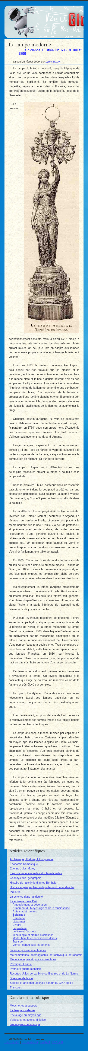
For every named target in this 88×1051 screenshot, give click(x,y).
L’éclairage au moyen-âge (25, 1015)
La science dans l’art (23, 901)
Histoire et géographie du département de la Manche (42, 887)
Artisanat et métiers (25, 911)
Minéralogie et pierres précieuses (33, 934)
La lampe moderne (22, 1010)
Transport (18, 941)
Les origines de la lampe (25, 1024)
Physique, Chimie (21, 964)
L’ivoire (17, 924)
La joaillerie (19, 928)
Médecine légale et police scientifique (33, 959)
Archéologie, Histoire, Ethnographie (31, 859)
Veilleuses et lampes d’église (28, 1019)
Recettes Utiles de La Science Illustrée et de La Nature (44, 973)
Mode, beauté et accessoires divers (35, 938)
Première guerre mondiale (25, 968)
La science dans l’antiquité (26, 896)
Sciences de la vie (21, 978)
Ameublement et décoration (30, 904)
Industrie (15, 892)
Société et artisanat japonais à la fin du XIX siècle (41, 982)
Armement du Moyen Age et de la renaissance (41, 908)
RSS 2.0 (57, 1042)
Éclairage (19, 914)
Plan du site (11, 1042)
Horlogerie (19, 921)
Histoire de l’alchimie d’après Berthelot (33, 882)
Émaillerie (19, 918)
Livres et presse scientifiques (28, 950)
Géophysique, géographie (25, 878)
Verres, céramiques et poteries (31, 944)
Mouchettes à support (23, 1005)
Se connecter (30, 1042)
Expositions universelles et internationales (36, 873)
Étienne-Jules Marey (22, 868)
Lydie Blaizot (52, 61)
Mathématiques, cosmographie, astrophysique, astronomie (46, 954)
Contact (45, 1042)
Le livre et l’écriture (24, 931)
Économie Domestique (24, 864)
